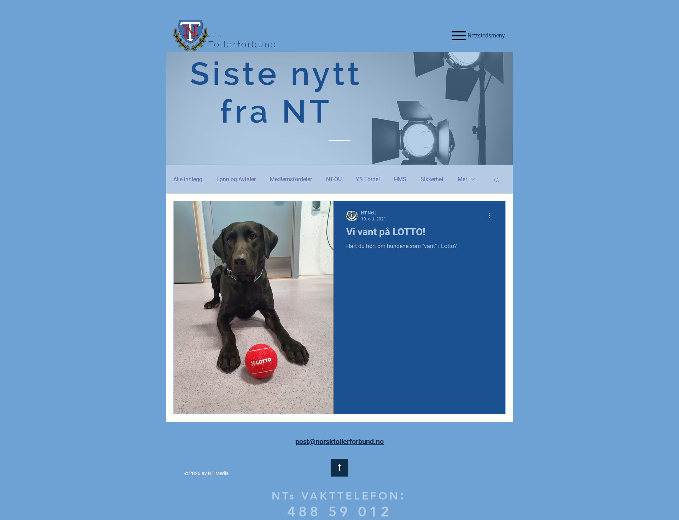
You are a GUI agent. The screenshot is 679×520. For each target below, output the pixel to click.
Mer (462, 179)
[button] (496, 180)
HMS (400, 179)
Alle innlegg (187, 179)
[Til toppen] (339, 468)
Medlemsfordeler (291, 179)
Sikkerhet (431, 179)
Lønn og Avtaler (236, 179)
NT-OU (334, 179)
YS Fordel (368, 179)
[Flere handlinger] (491, 215)
